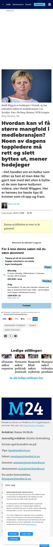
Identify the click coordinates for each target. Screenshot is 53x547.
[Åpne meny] (49, 4)
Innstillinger (44, 545)
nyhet (32, 325)
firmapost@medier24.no (16, 478)
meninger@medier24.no (25, 456)
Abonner (39, 4)
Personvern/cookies (33, 425)
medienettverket (15, 325)
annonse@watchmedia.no (29, 462)
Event (28, 4)
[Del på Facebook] (5, 336)
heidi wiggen (12, 330)
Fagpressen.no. (30, 524)
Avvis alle (13, 534)
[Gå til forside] (3, 4)
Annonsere (18, 4)
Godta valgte (26, 534)
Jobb (8, 4)
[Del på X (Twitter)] (10, 336)
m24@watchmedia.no (31, 468)
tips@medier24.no (19, 450)
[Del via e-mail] (15, 336)
